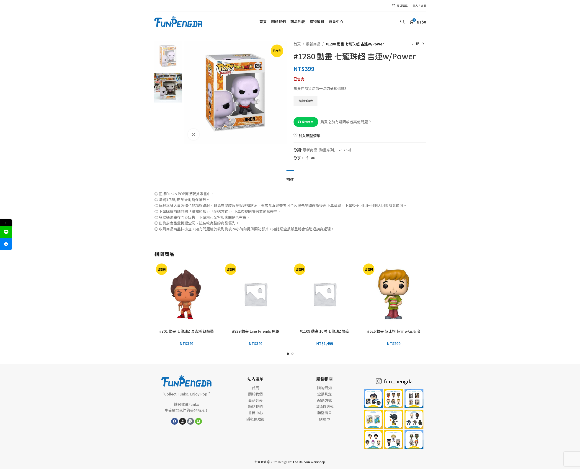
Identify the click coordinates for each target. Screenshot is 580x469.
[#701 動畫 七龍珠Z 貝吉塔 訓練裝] (186, 294)
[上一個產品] (412, 44)
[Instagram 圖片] (373, 398)
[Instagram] (182, 421)
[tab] (290, 177)
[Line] (198, 421)
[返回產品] (417, 44)
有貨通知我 (305, 101)
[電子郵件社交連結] (313, 158)
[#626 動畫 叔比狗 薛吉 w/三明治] (393, 294)
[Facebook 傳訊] (6, 244)
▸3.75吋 (343, 150)
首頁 (297, 44)
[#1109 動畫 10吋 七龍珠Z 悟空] (324, 294)
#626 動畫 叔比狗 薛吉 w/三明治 (393, 331)
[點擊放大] (193, 134)
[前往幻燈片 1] (288, 354)
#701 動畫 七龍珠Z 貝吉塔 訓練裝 (186, 331)
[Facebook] (174, 421)
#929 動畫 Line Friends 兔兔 (255, 331)
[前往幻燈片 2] (292, 354)
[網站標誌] (178, 21)
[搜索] (402, 21)
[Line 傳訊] (6, 232)
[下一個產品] (423, 44)
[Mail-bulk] (190, 421)
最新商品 (313, 44)
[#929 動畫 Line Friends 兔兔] (255, 294)
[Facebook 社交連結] (307, 158)
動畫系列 (326, 150)
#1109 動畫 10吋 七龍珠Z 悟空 (324, 331)
